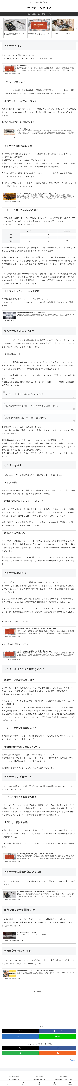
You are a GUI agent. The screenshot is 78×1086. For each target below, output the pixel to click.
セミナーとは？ (14, 1079)
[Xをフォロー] (20, 1048)
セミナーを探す (14, 1076)
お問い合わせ (39, 1076)
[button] (72, 583)
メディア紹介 (64, 1076)
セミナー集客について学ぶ (63, 1079)
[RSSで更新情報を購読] (57, 1053)
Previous (2, 29)
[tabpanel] (14, 28)
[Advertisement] (39, 1007)
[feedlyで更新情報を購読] (20, 1053)
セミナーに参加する (39, 1079)
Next (76, 29)
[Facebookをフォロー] (57, 1048)
